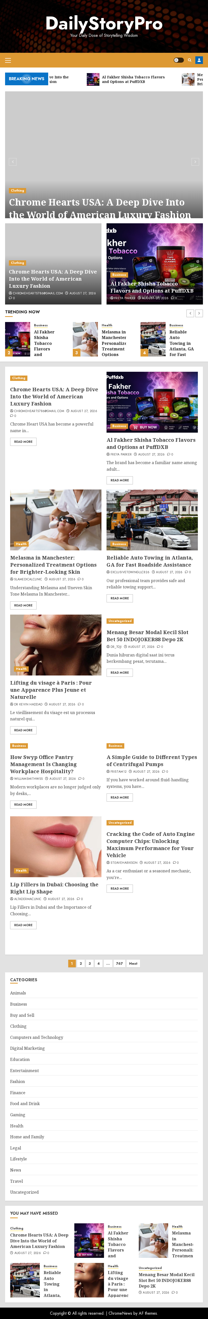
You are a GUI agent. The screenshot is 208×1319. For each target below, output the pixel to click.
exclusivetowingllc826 (130, 572)
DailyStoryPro (104, 23)
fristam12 (119, 772)
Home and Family (27, 1137)
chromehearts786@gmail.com (38, 294)
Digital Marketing (27, 1048)
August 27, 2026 (83, 294)
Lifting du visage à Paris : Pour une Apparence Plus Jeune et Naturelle (51, 689)
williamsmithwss (28, 779)
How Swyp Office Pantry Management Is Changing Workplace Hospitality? (43, 764)
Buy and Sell (22, 1015)
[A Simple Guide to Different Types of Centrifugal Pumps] (152, 746)
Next (133, 963)
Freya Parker (124, 298)
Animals (18, 993)
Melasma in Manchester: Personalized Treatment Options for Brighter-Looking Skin (116, 354)
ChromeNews (120, 1313)
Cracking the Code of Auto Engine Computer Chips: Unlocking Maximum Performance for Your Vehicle (151, 845)
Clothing (17, 190)
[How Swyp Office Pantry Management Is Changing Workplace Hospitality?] (55, 746)
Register (199, 60)
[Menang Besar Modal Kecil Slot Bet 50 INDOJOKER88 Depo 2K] (152, 621)
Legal (15, 1148)
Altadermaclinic (27, 899)
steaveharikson (124, 863)
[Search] (189, 60)
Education (20, 1059)
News (15, 1170)
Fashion (17, 1081)
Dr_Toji (116, 647)
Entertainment (24, 1070)
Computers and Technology (36, 1037)
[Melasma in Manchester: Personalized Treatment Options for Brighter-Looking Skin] (85, 339)
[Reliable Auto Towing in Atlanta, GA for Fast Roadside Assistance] (153, 339)
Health (107, 325)
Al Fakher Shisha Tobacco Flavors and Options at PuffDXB (152, 287)
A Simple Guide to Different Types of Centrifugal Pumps (152, 761)
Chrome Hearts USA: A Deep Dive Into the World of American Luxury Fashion (100, 208)
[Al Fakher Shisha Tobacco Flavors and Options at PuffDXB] (155, 264)
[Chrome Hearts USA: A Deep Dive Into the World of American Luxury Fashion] (104, 161)
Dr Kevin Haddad (28, 705)
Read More (23, 441)
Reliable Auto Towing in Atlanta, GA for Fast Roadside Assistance (181, 349)
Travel (16, 1181)
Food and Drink (25, 1103)
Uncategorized (120, 621)
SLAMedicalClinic (28, 580)
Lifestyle (18, 1159)
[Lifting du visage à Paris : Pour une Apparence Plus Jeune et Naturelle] (55, 645)
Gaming (17, 1115)
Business (119, 275)
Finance (17, 1092)
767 (119, 963)
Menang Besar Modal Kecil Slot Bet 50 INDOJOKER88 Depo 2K (147, 636)
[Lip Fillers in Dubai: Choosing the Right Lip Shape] (55, 846)
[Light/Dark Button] (179, 60)
